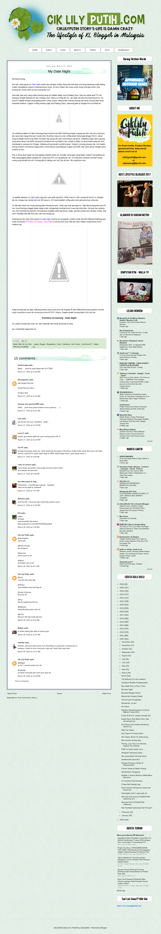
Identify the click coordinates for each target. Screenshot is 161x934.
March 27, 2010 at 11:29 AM (29, 372)
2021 (122, 601)
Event (59, 344)
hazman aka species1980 (29, 404)
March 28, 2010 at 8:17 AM (28, 566)
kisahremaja (23, 365)
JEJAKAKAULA (126, 392)
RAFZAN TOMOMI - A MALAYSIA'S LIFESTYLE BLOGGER (134, 364)
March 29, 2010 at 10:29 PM (29, 676)
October (125, 649)
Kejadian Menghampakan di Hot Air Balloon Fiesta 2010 (135, 711)
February (126, 812)
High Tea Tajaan (127, 730)
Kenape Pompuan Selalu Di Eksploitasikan (132, 764)
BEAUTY (77, 50)
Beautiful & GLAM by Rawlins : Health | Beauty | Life (133, 319)
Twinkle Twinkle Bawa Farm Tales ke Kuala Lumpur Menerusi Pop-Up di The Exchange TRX (134, 541)
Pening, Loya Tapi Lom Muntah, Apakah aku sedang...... (134, 745)
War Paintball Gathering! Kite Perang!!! (136, 808)
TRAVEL (93, 50)
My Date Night (127, 689)
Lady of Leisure (25, 465)
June (124, 662)
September (126, 652)
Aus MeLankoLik (25, 482)
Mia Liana (124, 516)
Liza (20, 419)
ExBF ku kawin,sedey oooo (132, 749)
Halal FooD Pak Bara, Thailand (131, 564)
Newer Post (12, 693)
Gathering (66, 344)
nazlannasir (125, 405)
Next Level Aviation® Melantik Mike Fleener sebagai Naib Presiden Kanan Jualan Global (133, 881)
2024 (122, 591)
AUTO (107, 50)
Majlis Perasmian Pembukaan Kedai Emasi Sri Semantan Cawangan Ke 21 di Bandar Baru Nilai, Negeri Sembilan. (134, 396)
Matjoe (21, 628)
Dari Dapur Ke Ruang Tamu (132, 733)
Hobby (96, 344)
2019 (122, 608)
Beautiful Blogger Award (130, 693)
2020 (122, 605)
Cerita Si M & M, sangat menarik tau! (136, 716)
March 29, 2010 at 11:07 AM (29, 635)
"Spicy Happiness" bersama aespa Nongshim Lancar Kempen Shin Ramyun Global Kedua (134, 860)
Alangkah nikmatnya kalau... (132, 753)
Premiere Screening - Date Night (59, 318)
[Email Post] (33, 347)
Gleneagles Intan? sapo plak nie (134, 793)
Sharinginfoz (23, 380)
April (124, 669)
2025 (122, 588)
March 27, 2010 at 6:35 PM (28, 457)
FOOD (63, 50)
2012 (122, 632)
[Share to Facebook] (23, 341)
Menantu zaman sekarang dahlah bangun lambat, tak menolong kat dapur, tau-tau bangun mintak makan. (135, 553)
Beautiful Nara (126, 415)
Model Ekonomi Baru (26, 388)
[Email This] (14, 341)
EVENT (49, 50)
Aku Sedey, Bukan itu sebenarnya (134, 737)
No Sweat (125, 707)
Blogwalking (51, 344)
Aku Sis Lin (124, 481)
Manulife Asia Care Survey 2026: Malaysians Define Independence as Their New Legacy (133, 473)
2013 (122, 629)
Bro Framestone (126, 330)
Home (59, 693)
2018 (122, 612)
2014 (122, 625)
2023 (122, 594)
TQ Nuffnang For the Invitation (133, 679)
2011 (122, 636)
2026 (122, 584)
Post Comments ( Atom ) (27, 698)
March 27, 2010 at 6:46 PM (28, 474)
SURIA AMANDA (126, 456)
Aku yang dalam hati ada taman (134, 756)
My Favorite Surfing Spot (131, 740)
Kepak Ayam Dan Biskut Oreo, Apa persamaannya (135, 720)
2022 (122, 598)
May (124, 666)
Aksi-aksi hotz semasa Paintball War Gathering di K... (135, 798)
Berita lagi (121, 891)
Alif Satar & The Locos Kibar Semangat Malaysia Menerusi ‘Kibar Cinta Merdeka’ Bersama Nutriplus (134, 529)
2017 (122, 615)
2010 (122, 639)
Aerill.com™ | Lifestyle (129, 353)
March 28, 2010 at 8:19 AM (28, 620)
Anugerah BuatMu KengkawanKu (134, 683)
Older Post (106, 693)
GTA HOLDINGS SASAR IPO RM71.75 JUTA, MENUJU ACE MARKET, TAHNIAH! (134, 496)
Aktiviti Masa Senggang (130, 772)
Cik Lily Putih (24, 535)
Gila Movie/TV (87, 344)
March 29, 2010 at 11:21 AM (29, 652)
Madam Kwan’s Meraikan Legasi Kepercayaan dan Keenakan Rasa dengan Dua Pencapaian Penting (132, 508)
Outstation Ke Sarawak (128, 518)
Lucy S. (21, 433)
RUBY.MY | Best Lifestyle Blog (132, 524)
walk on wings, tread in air (131, 549)
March (124, 673)
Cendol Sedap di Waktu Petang (133, 769)
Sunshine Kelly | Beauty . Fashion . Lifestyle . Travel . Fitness (134, 468)
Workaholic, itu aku (128, 703)
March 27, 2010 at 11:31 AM (29, 411)
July (124, 659)
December (126, 642)
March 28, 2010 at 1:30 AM (28, 527)
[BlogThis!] (17, 341)
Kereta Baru (126, 676)
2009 (122, 820)
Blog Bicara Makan (128, 429)
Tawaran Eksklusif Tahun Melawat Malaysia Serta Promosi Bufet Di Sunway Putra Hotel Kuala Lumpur (132, 434)
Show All (149, 441)
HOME (34, 50)
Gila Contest (76, 344)
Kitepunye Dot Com (128, 491)
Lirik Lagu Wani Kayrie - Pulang (131, 367)
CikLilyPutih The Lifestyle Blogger (134, 504)
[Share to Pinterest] (26, 341)
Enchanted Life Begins (129, 537)
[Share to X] (20, 341)
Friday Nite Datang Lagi (130, 784)
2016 (122, 618)
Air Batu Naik (23, 393)
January (125, 815)
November (126, 645)
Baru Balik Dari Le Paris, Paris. (133, 686)
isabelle (21, 643)
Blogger (43, 344)
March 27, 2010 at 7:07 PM (28, 491)
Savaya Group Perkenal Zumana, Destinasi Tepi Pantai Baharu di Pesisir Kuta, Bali (133, 872)
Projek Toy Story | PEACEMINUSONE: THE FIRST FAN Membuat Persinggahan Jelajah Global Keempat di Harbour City (134, 850)
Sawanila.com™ (126, 562)
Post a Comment (22, 681)
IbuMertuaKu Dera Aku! (130, 759)
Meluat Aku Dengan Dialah (132, 696)
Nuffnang (16, 347)
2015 (122, 622)
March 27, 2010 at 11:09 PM (29, 505)
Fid (19, 513)
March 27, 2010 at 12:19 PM (29, 425)
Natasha (21, 499)
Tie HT (21, 448)
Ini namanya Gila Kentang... (132, 781)
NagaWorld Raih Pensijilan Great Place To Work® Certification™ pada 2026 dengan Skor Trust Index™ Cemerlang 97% (134, 840)
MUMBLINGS (123, 50)
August (125, 656)
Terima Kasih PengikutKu (131, 700)
